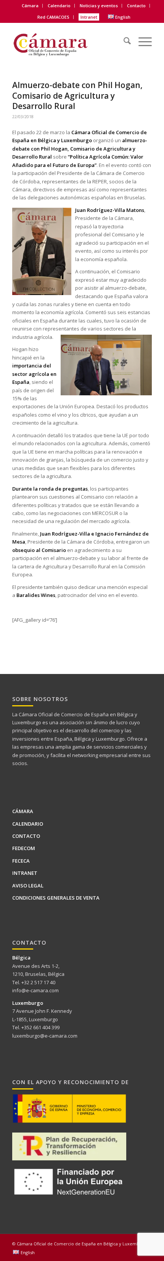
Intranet (88, 17)
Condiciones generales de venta (56, 897)
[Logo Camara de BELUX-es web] (68, 41)
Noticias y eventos (99, 5)
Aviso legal (27, 885)
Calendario (59, 5)
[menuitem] (30, 6)
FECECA (21, 860)
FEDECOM (23, 848)
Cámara (22, 811)
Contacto (136, 5)
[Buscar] (123, 36)
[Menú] (141, 36)
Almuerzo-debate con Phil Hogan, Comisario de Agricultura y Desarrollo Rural (77, 95)
